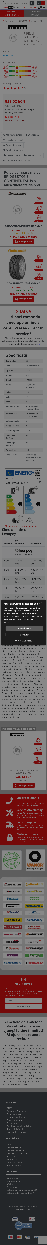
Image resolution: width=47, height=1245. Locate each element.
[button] (23, 640)
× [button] (42, 603)
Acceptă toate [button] (24, 628)
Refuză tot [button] (24, 635)
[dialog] (23, 622)
